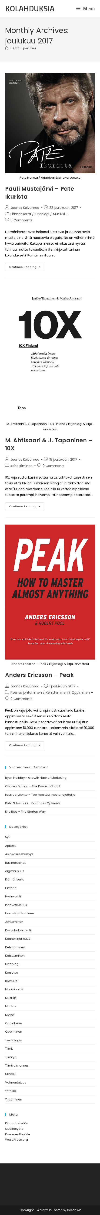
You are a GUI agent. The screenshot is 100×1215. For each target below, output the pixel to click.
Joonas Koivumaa (24, 207)
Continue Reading (26, 268)
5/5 (7, 837)
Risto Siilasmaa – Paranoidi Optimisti (32, 803)
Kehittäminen (21, 465)
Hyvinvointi (13, 896)
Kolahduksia (29, 8)
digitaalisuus (14, 871)
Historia (11, 888)
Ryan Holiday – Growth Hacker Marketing (36, 777)
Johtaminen (14, 921)
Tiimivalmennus (17, 1065)
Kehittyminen (57, 692)
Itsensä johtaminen (26, 692)
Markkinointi (14, 989)
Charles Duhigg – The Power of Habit (32, 786)
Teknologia (13, 1040)
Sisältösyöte (14, 1128)
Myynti (9, 1015)
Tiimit (9, 1048)
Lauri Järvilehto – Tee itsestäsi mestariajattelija (40, 794)
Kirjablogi (42, 214)
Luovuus (11, 981)
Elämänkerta (20, 214)
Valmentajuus (15, 1082)
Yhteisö (10, 1091)
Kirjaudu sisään (16, 1123)
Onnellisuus (14, 1023)
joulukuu (29, 48)
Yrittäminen (13, 1099)
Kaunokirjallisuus (17, 938)
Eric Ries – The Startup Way (25, 811)
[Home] (6, 48)
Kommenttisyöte (17, 1134)
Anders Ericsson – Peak (39, 675)
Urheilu (10, 1074)
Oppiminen (81, 692)
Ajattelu (11, 846)
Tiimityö (11, 1057)
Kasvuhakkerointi (18, 930)
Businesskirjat (15, 862)
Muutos (10, 1006)
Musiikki (59, 214)
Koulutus (11, 972)
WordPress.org (16, 1139)
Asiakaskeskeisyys (19, 854)
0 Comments (21, 220)
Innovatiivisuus (16, 905)
